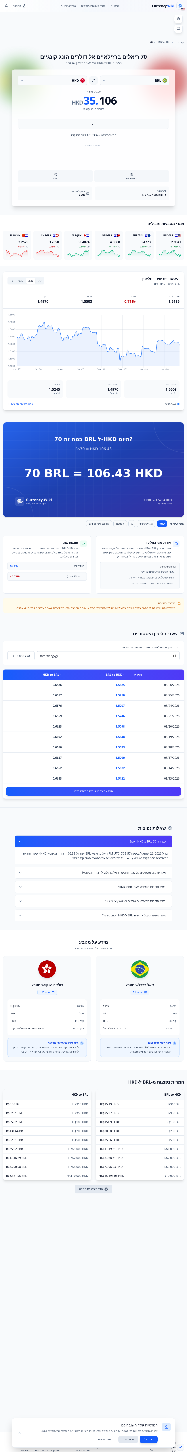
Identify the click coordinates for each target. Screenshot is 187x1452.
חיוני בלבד (128, 1439)
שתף (162, 523)
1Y (11, 280)
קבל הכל (148, 1439)
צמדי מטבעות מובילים (93, 5)
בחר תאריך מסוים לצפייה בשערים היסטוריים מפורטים (150, 647)
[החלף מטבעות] (93, 80)
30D (30, 280)
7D (39, 280)
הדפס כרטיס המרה (91, 1189)
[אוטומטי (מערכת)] (178, 28)
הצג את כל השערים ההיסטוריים (93, 791)
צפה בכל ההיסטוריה (22, 404)
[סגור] (19, 1433)
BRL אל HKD (164, 42)
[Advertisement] (93, 24)
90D (20, 280)
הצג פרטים (23, 656)
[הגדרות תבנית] (178, 19)
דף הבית (179, 42)
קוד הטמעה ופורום (99, 523)
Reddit (120, 523)
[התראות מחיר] (6, 6)
